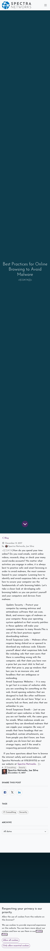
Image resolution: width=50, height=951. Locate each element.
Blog (6, 538)
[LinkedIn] (19, 792)
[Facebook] (5, 792)
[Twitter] (12, 792)
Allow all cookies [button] (10, 940)
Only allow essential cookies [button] (16, 946)
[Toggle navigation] (45, 5)
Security (22, 767)
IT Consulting (10, 767)
